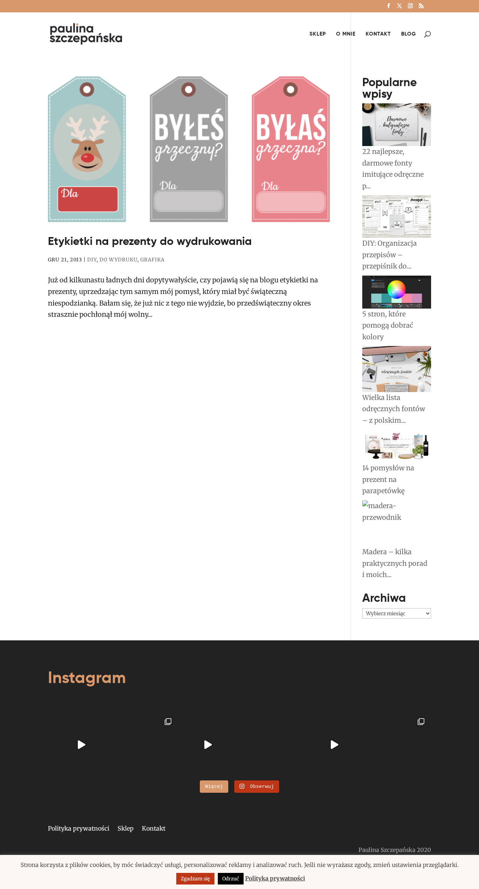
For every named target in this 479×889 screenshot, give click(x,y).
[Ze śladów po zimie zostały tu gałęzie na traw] (208, 745)
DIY (92, 260)
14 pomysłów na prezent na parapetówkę (388, 479)
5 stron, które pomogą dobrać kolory (387, 325)
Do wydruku (118, 260)
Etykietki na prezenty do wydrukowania (150, 241)
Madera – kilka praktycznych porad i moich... (394, 563)
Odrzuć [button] (230, 879)
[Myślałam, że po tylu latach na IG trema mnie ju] (81, 745)
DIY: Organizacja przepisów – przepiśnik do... (389, 254)
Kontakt (378, 34)
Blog (408, 34)
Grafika (152, 260)
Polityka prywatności (78, 829)
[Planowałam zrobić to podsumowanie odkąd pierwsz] (334, 745)
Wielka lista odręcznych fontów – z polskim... (393, 409)
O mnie (346, 34)
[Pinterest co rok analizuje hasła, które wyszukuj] (397, 745)
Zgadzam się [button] (195, 879)
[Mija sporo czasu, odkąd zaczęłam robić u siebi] (144, 745)
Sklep (317, 34)
